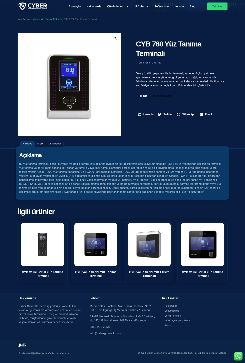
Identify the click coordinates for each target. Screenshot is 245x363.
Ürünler (139, 6)
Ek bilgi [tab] (40, 143)
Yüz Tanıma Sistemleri (52, 19)
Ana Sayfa (23, 19)
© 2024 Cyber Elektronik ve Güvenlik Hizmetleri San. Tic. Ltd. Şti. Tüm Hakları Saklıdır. (182, 353)
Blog (193, 6)
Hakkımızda (93, 6)
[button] (115, 38)
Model (144, 95)
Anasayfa (74, 6)
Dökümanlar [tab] (55, 143)
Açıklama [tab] (27, 143)
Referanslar (161, 6)
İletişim (179, 6)
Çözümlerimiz (116, 6)
